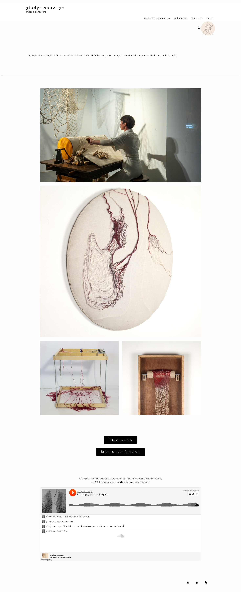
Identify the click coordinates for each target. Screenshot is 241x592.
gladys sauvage (45, 7)
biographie (197, 18)
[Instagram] (188, 582)
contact (209, 18)
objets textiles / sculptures (157, 18)
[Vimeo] (196, 582)
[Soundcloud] (205, 582)
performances (180, 18)
